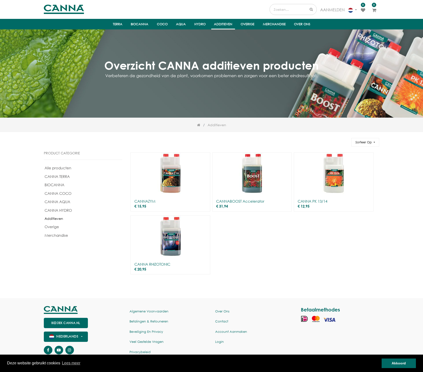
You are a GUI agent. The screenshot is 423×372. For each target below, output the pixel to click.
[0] (363, 10)
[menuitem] (117, 24)
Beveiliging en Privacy (146, 332)
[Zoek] (345, 140)
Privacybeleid (140, 352)
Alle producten (58, 167)
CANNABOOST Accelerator (240, 201)
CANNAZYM (144, 201)
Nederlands (67, 336)
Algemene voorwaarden (148, 311)
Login (219, 342)
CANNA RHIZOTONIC (152, 264)
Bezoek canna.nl (65, 323)
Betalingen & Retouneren (148, 321)
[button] (365, 142)
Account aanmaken (231, 332)
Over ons (222, 311)
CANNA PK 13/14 (312, 201)
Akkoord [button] (399, 363)
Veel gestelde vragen (146, 342)
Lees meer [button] (71, 363)
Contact (221, 321)
